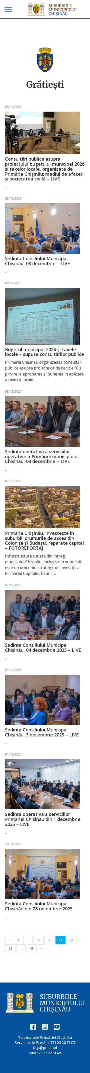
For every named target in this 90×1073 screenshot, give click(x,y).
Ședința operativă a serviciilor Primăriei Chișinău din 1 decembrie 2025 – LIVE (42, 819)
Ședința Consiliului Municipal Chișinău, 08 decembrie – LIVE (37, 260)
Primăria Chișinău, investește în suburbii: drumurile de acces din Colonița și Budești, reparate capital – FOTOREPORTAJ (44, 540)
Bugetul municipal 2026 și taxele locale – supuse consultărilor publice (44, 351)
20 (49, 940)
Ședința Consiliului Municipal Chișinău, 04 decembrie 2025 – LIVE (43, 647)
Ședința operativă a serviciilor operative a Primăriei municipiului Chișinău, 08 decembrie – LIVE (42, 456)
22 (71, 940)
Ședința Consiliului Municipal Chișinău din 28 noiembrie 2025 (38, 906)
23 (10, 948)
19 (38, 940)
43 (32, 948)
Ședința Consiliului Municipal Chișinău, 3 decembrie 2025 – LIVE (42, 732)
